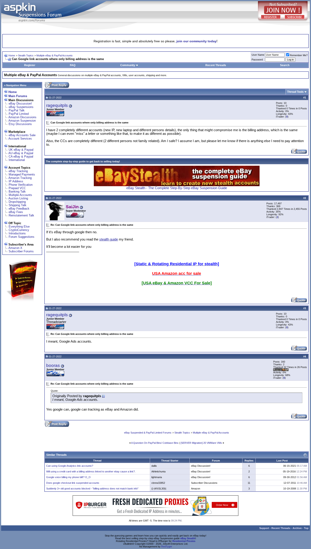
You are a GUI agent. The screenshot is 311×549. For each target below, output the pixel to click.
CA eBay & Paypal (21, 156)
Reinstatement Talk (21, 215)
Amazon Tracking (20, 178)
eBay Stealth (187, 538)
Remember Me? (299, 55)
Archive (297, 528)
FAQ (72, 65)
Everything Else (19, 226)
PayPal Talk (17, 110)
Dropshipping (17, 201)
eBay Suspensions (21, 107)
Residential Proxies (183, 541)
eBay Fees (16, 212)
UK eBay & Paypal (21, 149)
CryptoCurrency (19, 230)
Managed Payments (22, 174)
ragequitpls (57, 105)
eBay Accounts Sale (22, 135)
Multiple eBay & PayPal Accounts (54, 55)
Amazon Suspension (22, 120)
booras (53, 365)
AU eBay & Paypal (20, 153)
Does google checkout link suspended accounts (72, 482)
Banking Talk (17, 191)
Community (127, 65)
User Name (258, 54)
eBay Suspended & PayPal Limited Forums (147, 432)
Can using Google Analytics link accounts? (69, 465)
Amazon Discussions (22, 117)
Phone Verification (21, 184)
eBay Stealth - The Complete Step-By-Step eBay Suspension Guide (176, 188)
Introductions (17, 233)
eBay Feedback (19, 208)
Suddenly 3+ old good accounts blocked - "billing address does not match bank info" (92, 488)
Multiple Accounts (20, 195)
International (17, 160)
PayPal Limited (19, 113)
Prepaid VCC (17, 188)
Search (284, 65)
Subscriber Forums (21, 251)
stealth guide (108, 239)
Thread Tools (295, 91)
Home (11, 55)
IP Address (16, 181)
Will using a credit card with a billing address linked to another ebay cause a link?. (90, 471)
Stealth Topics (25, 55)
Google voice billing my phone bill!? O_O (68, 477)
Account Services (20, 138)
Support (264, 528)
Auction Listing (18, 198)
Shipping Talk (17, 205)
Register (29, 65)
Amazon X (15, 248)
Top (306, 528)
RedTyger (166, 546)
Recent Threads (215, 65)
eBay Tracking (18, 171)
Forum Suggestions (21, 236)
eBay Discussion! (20, 103)
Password (257, 59)
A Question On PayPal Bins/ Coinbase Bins (154, 442)
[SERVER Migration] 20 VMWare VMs (201, 442)
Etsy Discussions (20, 124)
